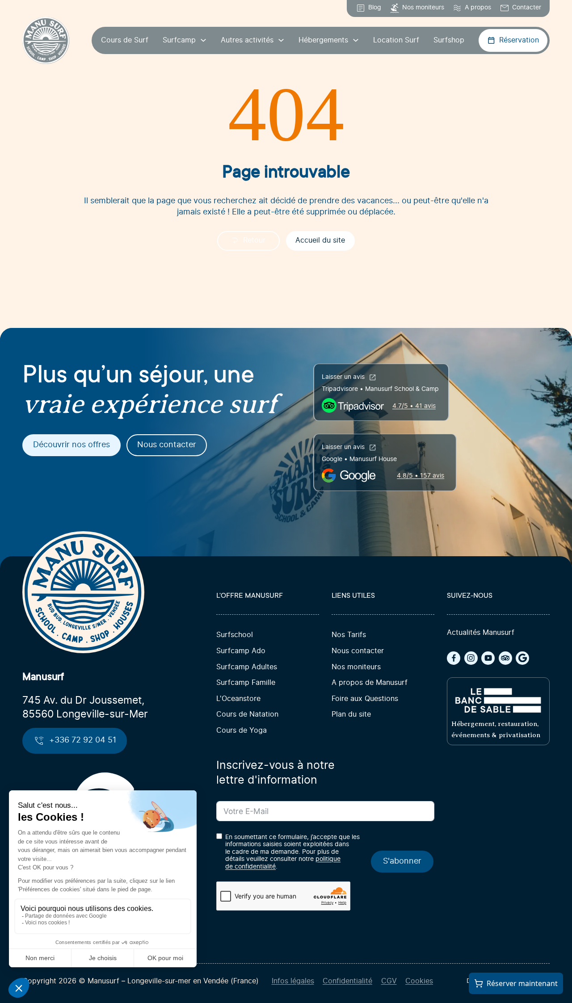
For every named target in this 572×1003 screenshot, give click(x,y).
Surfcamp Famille (245, 683)
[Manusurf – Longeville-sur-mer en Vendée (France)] (45, 40)
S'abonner (402, 861)
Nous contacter (166, 445)
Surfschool (234, 635)
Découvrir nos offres (71, 445)
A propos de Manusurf (370, 683)
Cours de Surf (124, 40)
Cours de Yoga (241, 730)
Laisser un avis (343, 377)
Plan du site (351, 714)
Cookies (419, 981)
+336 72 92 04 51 (82, 740)
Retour (254, 240)
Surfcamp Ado (240, 651)
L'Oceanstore (238, 699)
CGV (389, 981)
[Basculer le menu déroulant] (203, 40)
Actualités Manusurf (480, 632)
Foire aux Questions (365, 699)
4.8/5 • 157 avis (420, 476)
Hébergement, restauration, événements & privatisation (495, 729)
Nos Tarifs (349, 635)
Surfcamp (179, 40)
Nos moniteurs (356, 667)
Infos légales (293, 981)
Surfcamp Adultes (246, 667)
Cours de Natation (247, 714)
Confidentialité (347, 981)
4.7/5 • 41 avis (414, 406)
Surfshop (448, 40)
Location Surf (396, 40)
